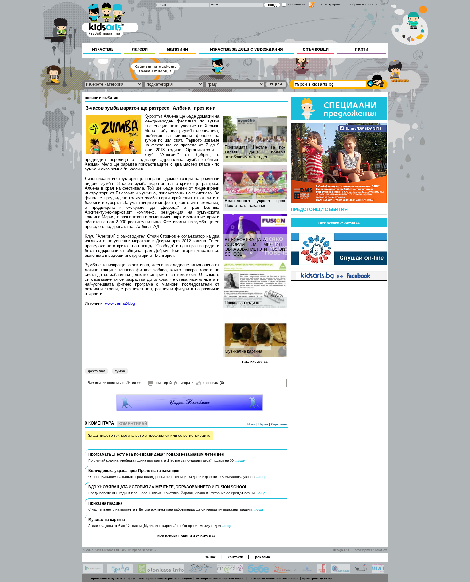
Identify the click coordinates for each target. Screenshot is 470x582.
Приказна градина (242, 302)
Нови (251, 424)
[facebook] (339, 279)
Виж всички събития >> (339, 223)
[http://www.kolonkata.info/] (161, 571)
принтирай (163, 383)
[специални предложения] (339, 118)
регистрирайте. (197, 435)
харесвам (213, 383)
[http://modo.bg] (361, 571)
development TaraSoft (371, 550)
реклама (262, 557)
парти (361, 48)
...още (240, 460)
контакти (235, 557)
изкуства (102, 48)
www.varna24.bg (120, 303)
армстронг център (317, 578)
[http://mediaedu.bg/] (230, 571)
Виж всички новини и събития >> (114, 383)
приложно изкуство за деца (113, 578)
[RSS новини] (312, 6)
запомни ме (296, 4)
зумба (120, 371)
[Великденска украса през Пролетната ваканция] (256, 182)
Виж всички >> (255, 362)
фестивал (96, 371)
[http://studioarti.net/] (120, 571)
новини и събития (101, 98)
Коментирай (132, 423)
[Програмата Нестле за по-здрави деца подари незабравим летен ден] (256, 139)
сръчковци (316, 48)
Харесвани (279, 424)
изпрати (187, 383)
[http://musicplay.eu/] (93, 571)
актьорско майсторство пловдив (165, 578)
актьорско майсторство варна (220, 578)
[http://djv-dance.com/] (200, 571)
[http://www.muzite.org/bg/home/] (321, 571)
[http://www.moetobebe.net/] (258, 571)
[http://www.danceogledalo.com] (340, 571)
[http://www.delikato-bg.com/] (307, 571)
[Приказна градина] (256, 285)
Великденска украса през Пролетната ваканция (255, 203)
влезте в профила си (150, 435)
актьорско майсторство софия (273, 578)
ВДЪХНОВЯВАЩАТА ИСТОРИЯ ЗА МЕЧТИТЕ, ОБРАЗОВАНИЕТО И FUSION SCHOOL (255, 246)
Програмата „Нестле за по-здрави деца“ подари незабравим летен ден (255, 152)
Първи (263, 424)
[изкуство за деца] (110, 18)
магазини (177, 48)
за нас (210, 557)
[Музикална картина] (256, 334)
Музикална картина (243, 351)
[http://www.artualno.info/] (285, 571)
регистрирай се (332, 4)
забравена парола (363, 4)
